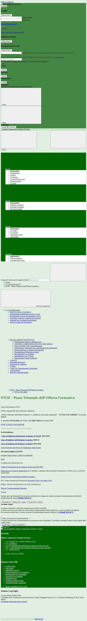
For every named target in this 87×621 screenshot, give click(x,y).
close (3, 149)
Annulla (4, 127)
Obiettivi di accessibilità (13, 577)
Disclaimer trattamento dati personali (14, 601)
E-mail (24, 53)
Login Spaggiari (59, 57)
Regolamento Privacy (17, 362)
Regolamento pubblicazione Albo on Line (25, 314)
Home (7, 282)
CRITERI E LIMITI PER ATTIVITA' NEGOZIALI (33, 344)
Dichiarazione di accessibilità (15, 574)
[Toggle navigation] (19, 139)
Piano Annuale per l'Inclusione (21, 322)
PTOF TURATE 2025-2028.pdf (12, 424)
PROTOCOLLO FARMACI (20, 312)
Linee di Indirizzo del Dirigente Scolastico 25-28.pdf (21, 436)
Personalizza (6, 502)
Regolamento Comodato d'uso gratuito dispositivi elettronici (35, 348)
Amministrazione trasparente (15, 583)
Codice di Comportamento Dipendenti (23, 368)
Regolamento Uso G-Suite (23, 356)
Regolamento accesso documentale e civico (25, 316)
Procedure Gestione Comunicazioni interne (25, 318)
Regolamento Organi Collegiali (25, 358)
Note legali (9, 568)
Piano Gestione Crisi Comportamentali (28, 346)
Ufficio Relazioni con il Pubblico (17, 572)
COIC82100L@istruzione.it (30, 546)
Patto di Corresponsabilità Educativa (14, 488)
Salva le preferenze (18, 525)
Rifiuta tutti (19, 502)
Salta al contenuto (7, 2)
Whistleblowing (11, 579)
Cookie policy (10, 566)
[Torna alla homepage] (43, 129)
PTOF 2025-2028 (20, 392)
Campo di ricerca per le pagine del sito (14, 280)
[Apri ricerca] (68, 139)
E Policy (13, 366)
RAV (3, 459)
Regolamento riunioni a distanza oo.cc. (28, 342)
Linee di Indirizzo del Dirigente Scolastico (17, 440)
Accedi (4, 6)
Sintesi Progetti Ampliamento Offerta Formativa (18, 477)
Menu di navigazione (43, 306)
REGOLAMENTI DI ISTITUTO (22, 340)
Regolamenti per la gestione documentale (29, 350)
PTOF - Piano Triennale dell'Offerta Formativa (27, 390)
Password (25, 20)
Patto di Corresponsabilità (19, 372)
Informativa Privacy (12, 570)
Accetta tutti (35, 502)
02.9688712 (13, 544)
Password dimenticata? (9, 24)
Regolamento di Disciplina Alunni (26, 352)
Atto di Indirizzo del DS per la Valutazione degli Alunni (21, 448)
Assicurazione (15, 370)
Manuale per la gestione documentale (23, 320)
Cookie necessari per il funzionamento (15, 518)
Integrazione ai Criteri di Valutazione (14, 471)
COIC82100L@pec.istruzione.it (30, 548)
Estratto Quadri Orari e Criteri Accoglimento (17, 455)
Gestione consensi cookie (14, 581)
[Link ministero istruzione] (11, 4)
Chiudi (4, 70)
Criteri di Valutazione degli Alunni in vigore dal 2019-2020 (22, 467)
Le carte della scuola (12, 284)
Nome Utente (27, 18)
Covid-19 (13, 360)
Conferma (12, 127)
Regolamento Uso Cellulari (24, 354)
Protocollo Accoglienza (18, 364)
